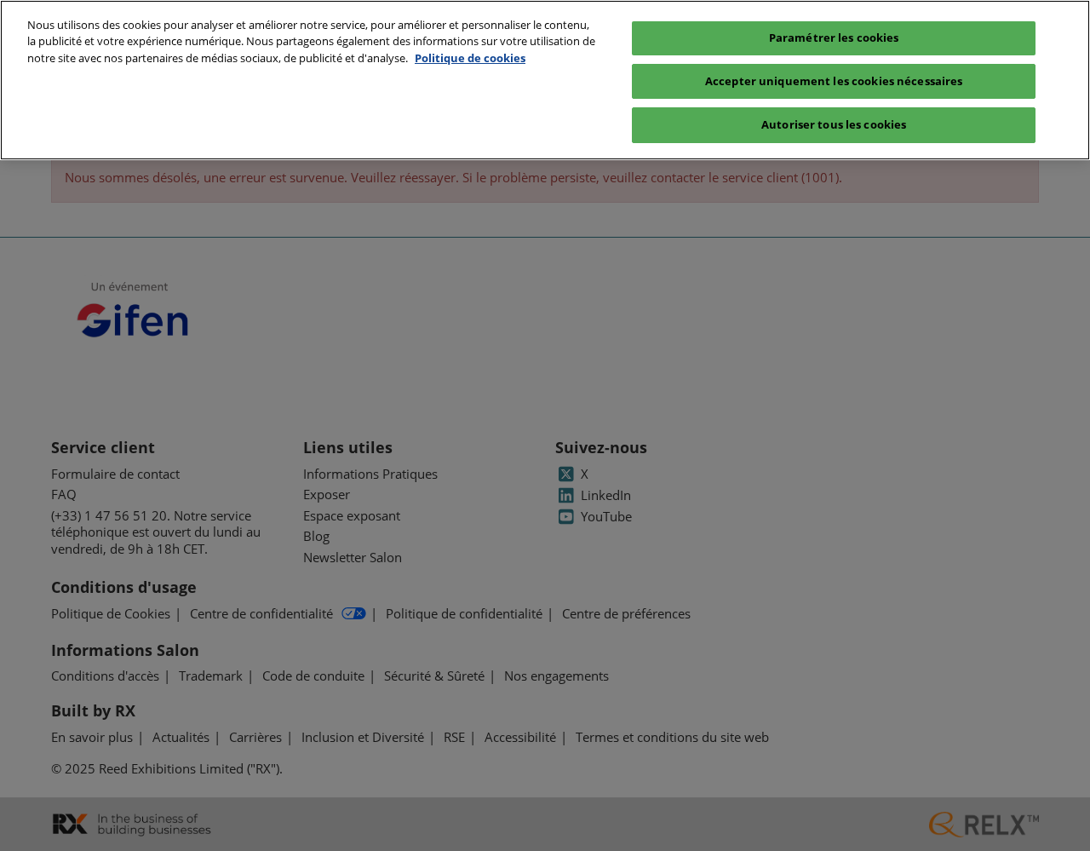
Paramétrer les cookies (834, 37)
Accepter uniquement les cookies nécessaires (834, 81)
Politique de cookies (470, 58)
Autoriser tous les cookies (833, 124)
